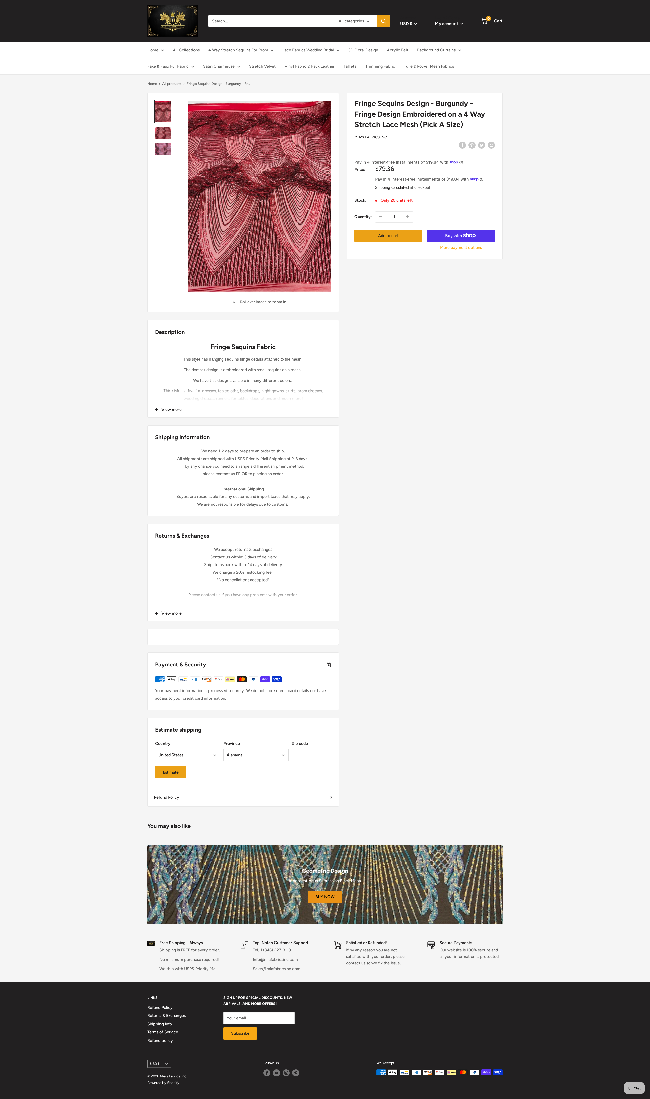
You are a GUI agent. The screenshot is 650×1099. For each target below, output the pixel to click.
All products (172, 84)
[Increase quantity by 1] (407, 216)
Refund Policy (166, 797)
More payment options (461, 247)
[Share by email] (491, 145)
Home (152, 50)
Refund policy (160, 1040)
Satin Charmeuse (219, 66)
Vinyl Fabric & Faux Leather (310, 66)
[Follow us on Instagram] (286, 1072)
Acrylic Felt (397, 50)
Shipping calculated (392, 187)
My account (447, 23)
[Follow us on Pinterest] (295, 1072)
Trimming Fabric (380, 66)
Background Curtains (436, 50)
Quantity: (363, 216)
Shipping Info (159, 1024)
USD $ (155, 1064)
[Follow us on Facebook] (266, 1072)
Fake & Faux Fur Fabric (168, 66)
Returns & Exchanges (166, 1015)
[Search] (383, 21)
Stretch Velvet (262, 66)
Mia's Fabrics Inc (370, 137)
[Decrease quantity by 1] (380, 216)
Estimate (171, 772)
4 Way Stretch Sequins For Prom (238, 50)
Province (231, 743)
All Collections (186, 50)
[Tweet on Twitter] (481, 145)
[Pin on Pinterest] (472, 145)
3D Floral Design (363, 50)
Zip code (300, 743)
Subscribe (240, 1033)
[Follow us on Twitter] (276, 1072)
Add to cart (388, 235)
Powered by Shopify (163, 1083)
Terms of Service (162, 1032)
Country (162, 743)
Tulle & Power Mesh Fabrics (429, 66)
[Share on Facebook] (462, 145)
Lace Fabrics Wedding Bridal (308, 50)
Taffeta (350, 66)
